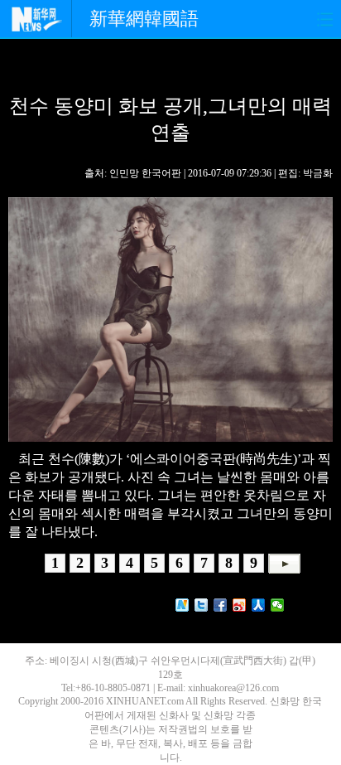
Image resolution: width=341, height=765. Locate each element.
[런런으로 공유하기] (259, 605)
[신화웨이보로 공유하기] (182, 605)
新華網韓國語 (144, 18)
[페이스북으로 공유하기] (221, 605)
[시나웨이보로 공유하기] (240, 605)
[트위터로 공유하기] (202, 605)
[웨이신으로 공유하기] (278, 605)
